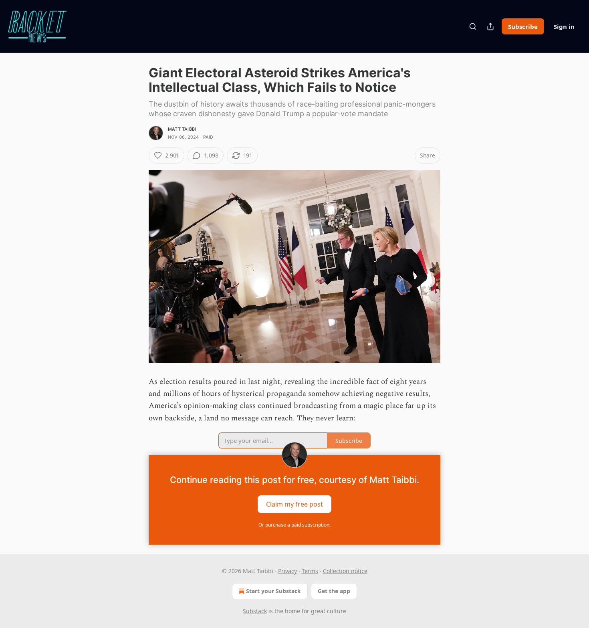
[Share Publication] (490, 26)
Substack (255, 611)
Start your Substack (273, 591)
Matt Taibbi (182, 129)
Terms (310, 571)
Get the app (334, 591)
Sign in (564, 26)
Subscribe (523, 26)
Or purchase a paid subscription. (294, 524)
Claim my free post (294, 504)
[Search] (473, 26)
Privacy (287, 571)
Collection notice (345, 571)
